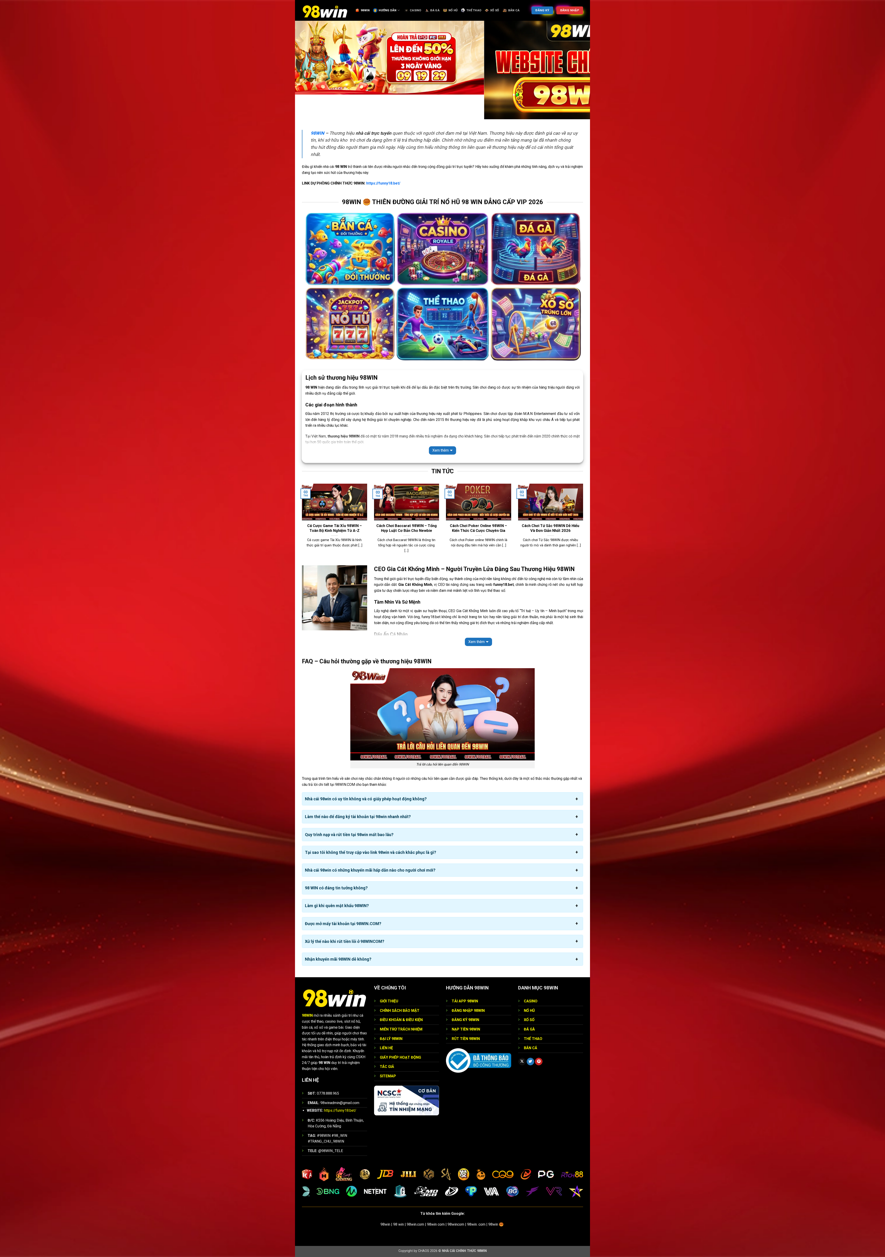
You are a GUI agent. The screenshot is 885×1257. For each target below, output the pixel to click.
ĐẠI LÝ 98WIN (391, 1039)
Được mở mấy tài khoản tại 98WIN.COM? (343, 923)
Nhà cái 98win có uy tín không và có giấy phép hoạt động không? (366, 798)
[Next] (584, 524)
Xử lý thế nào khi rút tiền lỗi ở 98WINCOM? (344, 941)
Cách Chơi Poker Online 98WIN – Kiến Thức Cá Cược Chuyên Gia (478, 528)
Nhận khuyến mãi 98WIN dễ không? (338, 959)
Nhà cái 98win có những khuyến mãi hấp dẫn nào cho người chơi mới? (370, 870)
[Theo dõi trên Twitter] (530, 1062)
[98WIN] (325, 10)
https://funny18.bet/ (383, 183)
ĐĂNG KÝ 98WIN (465, 1020)
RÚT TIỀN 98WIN (466, 1039)
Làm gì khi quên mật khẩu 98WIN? (337, 905)
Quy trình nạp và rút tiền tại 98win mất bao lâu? (349, 834)
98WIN (365, 10)
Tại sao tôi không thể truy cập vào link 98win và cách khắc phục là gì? (370, 852)
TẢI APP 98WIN (465, 1001)
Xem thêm (440, 450)
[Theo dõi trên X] (522, 1062)
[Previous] (301, 524)
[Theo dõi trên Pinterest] (539, 1062)
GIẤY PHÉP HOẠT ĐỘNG (400, 1057)
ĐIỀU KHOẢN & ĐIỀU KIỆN (401, 1020)
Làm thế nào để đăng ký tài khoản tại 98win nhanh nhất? (358, 816)
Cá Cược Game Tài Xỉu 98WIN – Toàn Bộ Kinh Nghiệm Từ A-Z (334, 528)
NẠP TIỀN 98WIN (466, 1029)
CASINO (415, 10)
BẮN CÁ (514, 10)
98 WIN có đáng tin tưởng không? (336, 887)
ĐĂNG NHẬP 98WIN (468, 1010)
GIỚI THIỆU (389, 1001)
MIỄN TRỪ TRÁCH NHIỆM (401, 1029)
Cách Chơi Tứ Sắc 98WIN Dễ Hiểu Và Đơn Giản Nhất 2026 (550, 528)
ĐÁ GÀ (435, 10)
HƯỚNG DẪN (387, 10)
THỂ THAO (473, 10)
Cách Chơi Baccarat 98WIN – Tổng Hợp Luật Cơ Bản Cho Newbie (406, 528)
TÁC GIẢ (387, 1066)
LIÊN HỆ (386, 1048)
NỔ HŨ (452, 10)
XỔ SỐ (494, 10)
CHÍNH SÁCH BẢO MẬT (399, 1010)
